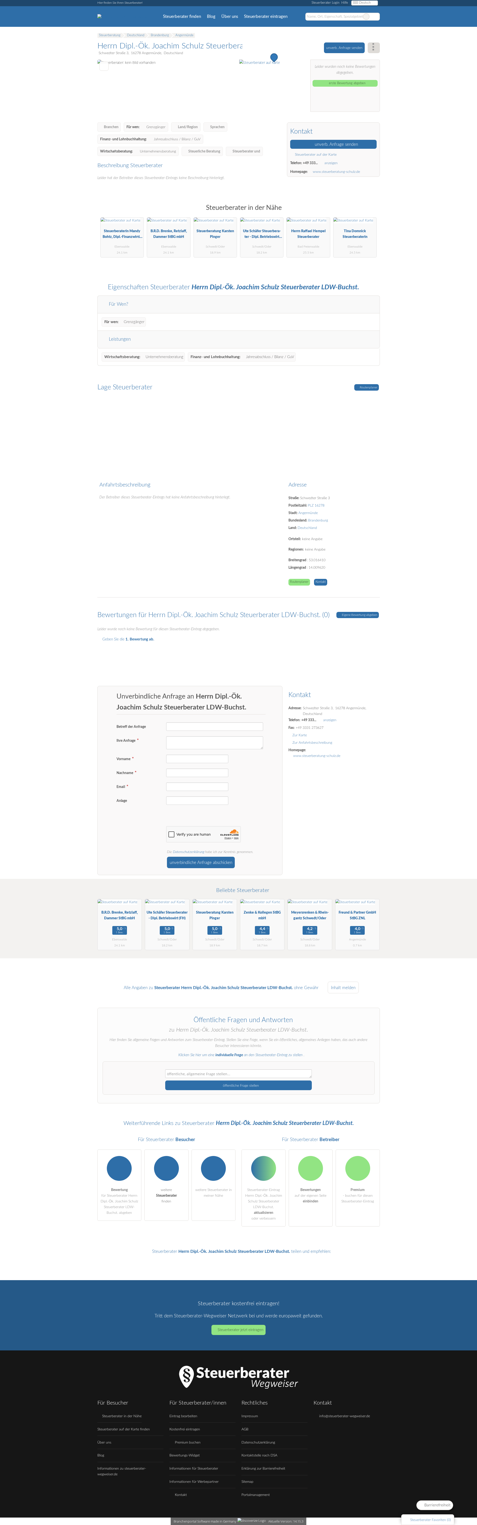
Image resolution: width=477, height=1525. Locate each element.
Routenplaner (368, 387)
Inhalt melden (343, 988)
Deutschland (307, 528)
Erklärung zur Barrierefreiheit (263, 1468)
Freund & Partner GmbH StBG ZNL (357, 915)
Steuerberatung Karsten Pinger (215, 234)
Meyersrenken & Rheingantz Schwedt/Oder (310, 915)
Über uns (229, 16)
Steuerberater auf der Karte (315, 154)
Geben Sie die (127, 639)
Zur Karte (299, 735)
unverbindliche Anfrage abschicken (201, 862)
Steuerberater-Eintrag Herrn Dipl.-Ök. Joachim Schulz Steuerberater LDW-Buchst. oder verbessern (263, 1204)
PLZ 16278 (316, 505)
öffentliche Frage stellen (240, 1085)
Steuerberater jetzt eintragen (240, 1330)
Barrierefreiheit (436, 1505)
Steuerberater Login (325, 2)
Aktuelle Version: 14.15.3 (285, 1521)
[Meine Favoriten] (297, 16)
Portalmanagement (255, 1495)
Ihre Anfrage (126, 741)
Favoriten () (430, 1520)
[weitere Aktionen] (374, 47)
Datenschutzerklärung (188, 852)
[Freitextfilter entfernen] (366, 16)
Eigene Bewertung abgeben (359, 614)
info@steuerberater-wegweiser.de (344, 1416)
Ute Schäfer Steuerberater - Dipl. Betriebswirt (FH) (262, 235)
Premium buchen (187, 1442)
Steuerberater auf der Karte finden (123, 1429)
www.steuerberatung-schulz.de (336, 172)
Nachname (125, 773)
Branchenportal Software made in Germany (204, 1521)
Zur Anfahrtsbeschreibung (312, 742)
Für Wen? (118, 304)
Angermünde (308, 513)
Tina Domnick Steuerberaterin (355, 234)
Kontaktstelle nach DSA (259, 1455)
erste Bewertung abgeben (346, 83)
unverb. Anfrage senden (344, 48)
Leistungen (119, 339)
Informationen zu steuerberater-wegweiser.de (121, 1471)
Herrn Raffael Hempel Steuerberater (308, 234)
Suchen (376, 17)
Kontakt (321, 582)
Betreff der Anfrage (131, 727)
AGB (244, 1429)
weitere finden (166, 1195)
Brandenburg (318, 520)
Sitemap (247, 1482)
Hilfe (344, 2)
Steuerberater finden (182, 16)
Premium (369, 212)
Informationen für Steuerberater (193, 1468)
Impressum (249, 1416)
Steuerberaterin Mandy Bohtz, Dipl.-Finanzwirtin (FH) (122, 235)
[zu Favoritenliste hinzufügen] (104, 66)
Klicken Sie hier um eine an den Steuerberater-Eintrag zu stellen (240, 1055)
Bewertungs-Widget (184, 1455)
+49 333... (310, 163)
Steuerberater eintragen (265, 16)
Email (121, 787)
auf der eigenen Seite (310, 1195)
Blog (211, 16)
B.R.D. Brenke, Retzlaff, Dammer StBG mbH (169, 234)
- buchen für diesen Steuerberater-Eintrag (357, 1195)
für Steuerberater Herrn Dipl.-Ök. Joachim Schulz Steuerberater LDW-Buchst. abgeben (119, 1201)
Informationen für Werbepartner (194, 1482)
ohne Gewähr (306, 988)
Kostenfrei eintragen (184, 1429)
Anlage (122, 801)
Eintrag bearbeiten (183, 1416)
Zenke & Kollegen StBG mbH (262, 915)
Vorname (124, 759)
